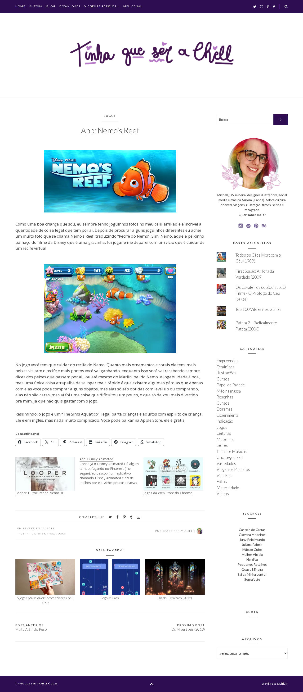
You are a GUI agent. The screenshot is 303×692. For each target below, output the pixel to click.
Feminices (225, 366)
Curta (252, 612)
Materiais (225, 439)
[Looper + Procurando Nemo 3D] (45, 474)
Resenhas (225, 396)
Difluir (283, 683)
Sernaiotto (252, 579)
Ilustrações (226, 372)
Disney (39, 533)
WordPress (269, 683)
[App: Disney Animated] (112, 471)
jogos (61, 533)
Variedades (226, 463)
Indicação (225, 421)
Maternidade (228, 487)
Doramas (224, 409)
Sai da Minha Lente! (252, 574)
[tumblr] (131, 517)
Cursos (223, 378)
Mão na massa (229, 391)
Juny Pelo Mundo (252, 540)
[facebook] (117, 517)
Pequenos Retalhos (252, 564)
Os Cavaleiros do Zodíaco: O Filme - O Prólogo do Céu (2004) (261, 293)
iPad (50, 533)
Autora (35, 6)
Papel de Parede (231, 384)
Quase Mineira (252, 569)
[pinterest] (124, 517)
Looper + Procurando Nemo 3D (40, 493)
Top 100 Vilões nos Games (258, 309)
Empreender (227, 360)
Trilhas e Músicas (232, 451)
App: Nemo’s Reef (110, 130)
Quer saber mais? (252, 215)
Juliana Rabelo (252, 545)
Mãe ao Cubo (252, 549)
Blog (50, 6)
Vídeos (223, 493)
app (29, 533)
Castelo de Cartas (252, 530)
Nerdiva (252, 559)
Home (20, 6)
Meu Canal (132, 6)
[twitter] (110, 517)
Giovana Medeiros (252, 535)
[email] (138, 517)
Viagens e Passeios (100, 6)
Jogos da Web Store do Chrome (167, 493)
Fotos (222, 481)
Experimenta (228, 415)
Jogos (110, 115)
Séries (222, 445)
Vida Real (225, 475)
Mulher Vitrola (252, 554)
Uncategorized (230, 457)
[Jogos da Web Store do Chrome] (173, 474)
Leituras (224, 433)
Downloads (69, 6)
